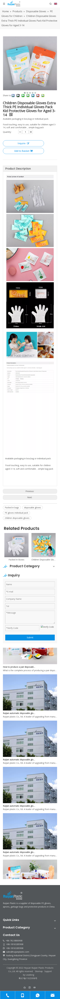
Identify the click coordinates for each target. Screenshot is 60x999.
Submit (30, 637)
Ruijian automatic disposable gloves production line (19, 707)
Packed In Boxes (16, 559)
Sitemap (39, 971)
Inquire (21, 143)
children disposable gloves (17, 518)
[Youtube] (34, 987)
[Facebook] (25, 987)
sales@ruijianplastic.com (17, 951)
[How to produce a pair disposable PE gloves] (30, 657)
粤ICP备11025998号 (28, 978)
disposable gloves (32, 507)
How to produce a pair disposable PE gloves (19, 661)
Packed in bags (12, 507)
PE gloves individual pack (16, 512)
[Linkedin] (29, 987)
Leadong (30, 974)
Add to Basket (21, 151)
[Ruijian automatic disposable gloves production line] (30, 704)
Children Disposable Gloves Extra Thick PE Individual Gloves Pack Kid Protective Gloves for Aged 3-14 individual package (43, 559)
